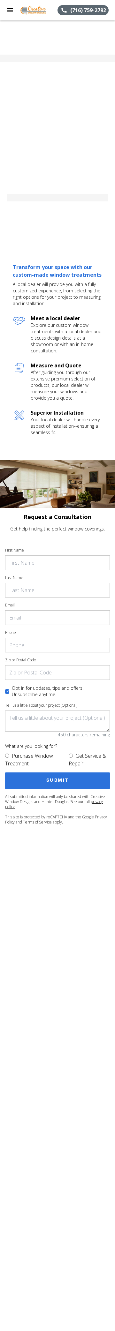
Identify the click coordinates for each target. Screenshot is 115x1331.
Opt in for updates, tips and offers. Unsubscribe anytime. (47, 691)
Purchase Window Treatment (29, 759)
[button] (10, 10)
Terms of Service (37, 822)
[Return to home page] (38, 10)
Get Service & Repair (87, 759)
